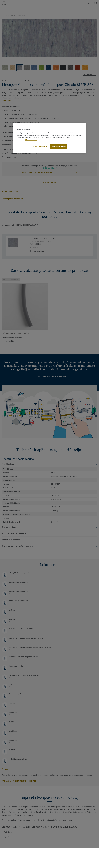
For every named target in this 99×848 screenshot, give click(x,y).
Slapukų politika (31, 140)
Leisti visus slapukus (58, 146)
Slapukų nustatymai (40, 146)
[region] (49, 138)
